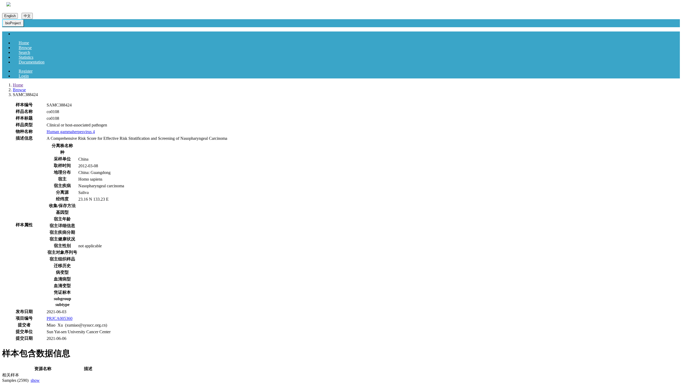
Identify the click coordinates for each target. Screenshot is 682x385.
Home (24, 43)
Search (24, 52)
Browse (25, 47)
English (10, 16)
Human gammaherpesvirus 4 (71, 131)
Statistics (26, 57)
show (35, 380)
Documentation (31, 62)
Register (26, 71)
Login (24, 76)
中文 (27, 16)
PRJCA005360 (59, 318)
